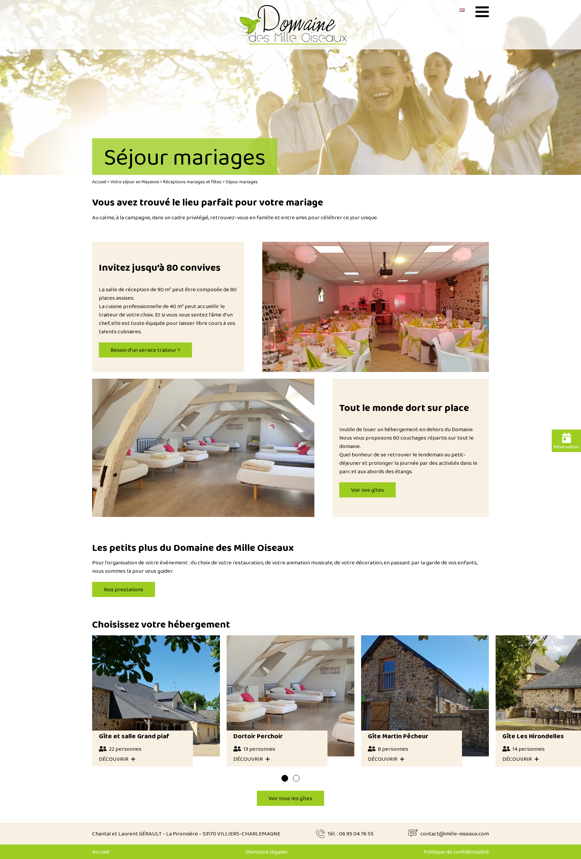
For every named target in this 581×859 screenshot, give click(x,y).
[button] (284, 778)
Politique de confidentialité (456, 852)
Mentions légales (266, 852)
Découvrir (113, 759)
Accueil (99, 181)
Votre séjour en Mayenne (134, 181)
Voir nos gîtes (367, 490)
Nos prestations (123, 589)
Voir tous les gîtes (290, 798)
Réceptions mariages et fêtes (192, 181)
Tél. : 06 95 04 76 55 (350, 833)
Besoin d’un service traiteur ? (145, 350)
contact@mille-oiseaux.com (454, 833)
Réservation (566, 446)
